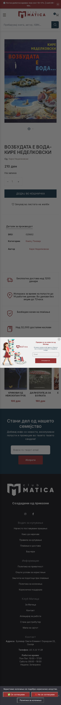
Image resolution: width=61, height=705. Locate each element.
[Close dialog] (59, 339)
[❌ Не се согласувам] (58, 695)
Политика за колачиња (30, 700)
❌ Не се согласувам (45, 694)
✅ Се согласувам (16, 694)
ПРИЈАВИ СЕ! (45, 360)
